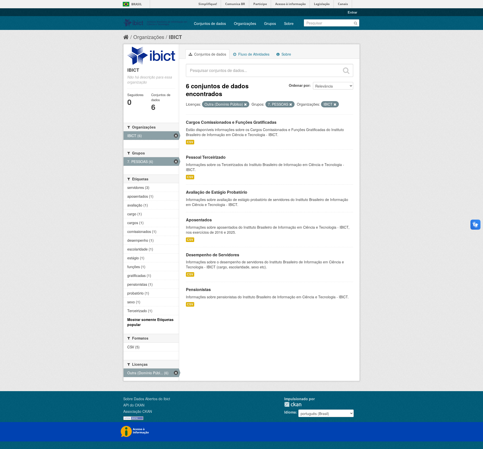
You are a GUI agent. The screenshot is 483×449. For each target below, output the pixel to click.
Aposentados (199, 220)
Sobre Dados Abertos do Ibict (146, 398)
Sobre (289, 23)
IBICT (175, 36)
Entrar (352, 12)
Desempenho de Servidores (212, 255)
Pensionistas (198, 289)
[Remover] (245, 104)
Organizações (245, 23)
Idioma (290, 412)
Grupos (270, 23)
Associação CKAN (137, 411)
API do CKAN (133, 404)
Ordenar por (299, 85)
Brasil (136, 4)
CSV (190, 142)
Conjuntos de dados (210, 23)
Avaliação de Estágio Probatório (216, 192)
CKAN (292, 404)
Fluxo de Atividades (253, 54)
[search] (346, 70)
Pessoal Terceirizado (206, 157)
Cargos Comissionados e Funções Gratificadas (231, 122)
